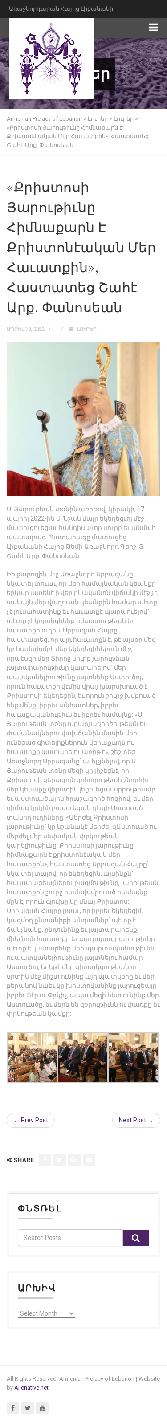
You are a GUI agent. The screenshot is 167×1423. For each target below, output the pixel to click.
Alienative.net (31, 1387)
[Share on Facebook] (45, 1160)
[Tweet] (59, 1160)
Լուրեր (87, 329)
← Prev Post (30, 1120)
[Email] (89, 1160)
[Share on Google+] (74, 1160)
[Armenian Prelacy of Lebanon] (51, 58)
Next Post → (136, 1120)
